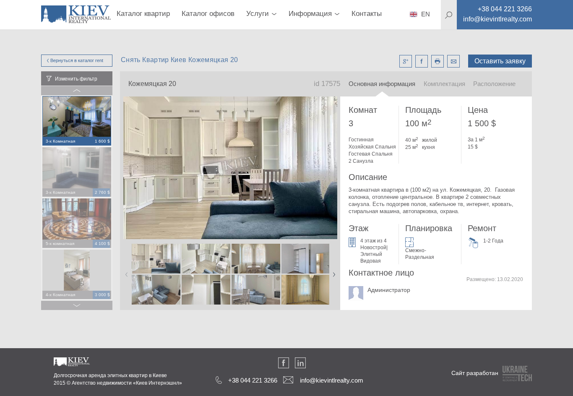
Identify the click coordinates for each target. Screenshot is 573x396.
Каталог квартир (143, 14)
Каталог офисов (208, 14)
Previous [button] (125, 272)
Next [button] (332, 272)
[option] (76, 121)
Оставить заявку (500, 61)
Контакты (367, 14)
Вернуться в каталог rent (76, 60)
